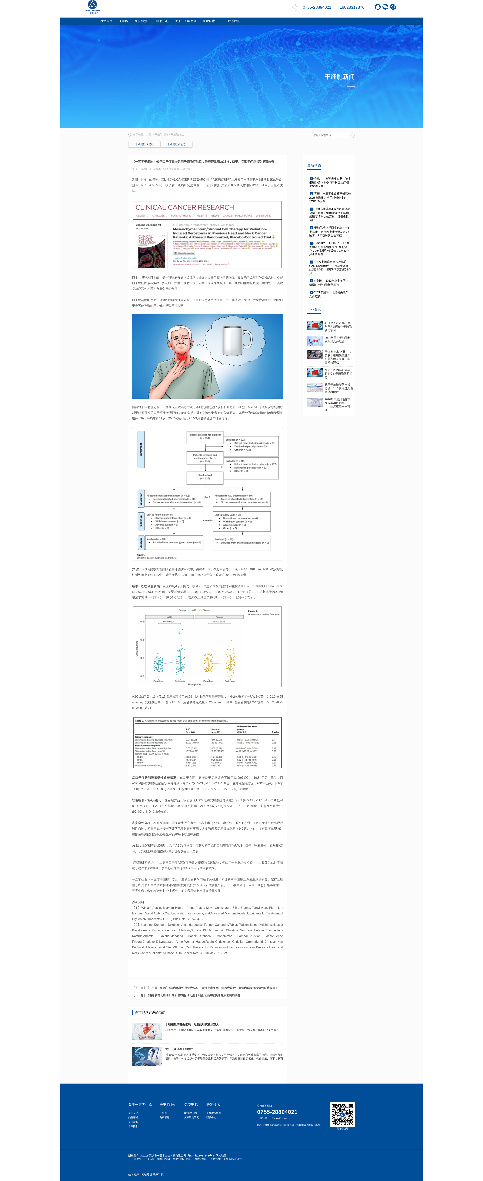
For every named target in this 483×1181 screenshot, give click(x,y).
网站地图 (221, 1155)
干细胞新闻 (161, 134)
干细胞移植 (199, 1158)
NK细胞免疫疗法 (180, 1158)
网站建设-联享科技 (153, 1174)
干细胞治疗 (215, 1158)
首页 (149, 134)
